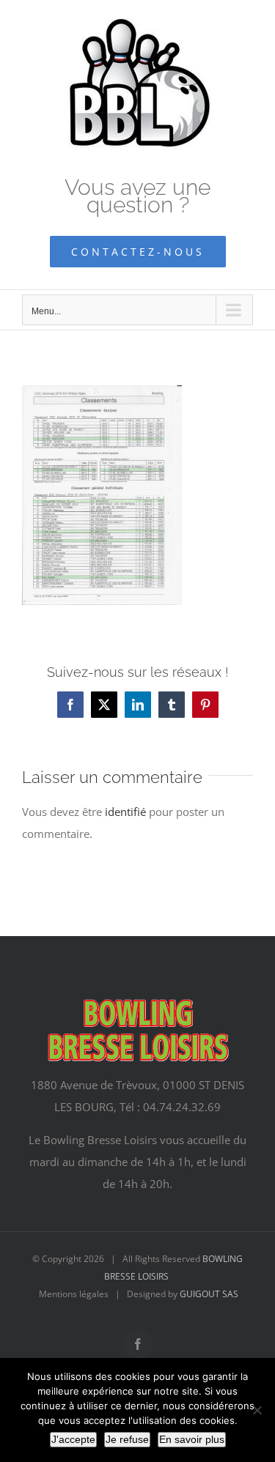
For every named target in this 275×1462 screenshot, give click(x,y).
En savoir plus (191, 1439)
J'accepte (73, 1439)
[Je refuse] (256, 1410)
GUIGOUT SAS (209, 1294)
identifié (125, 811)
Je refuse (127, 1439)
